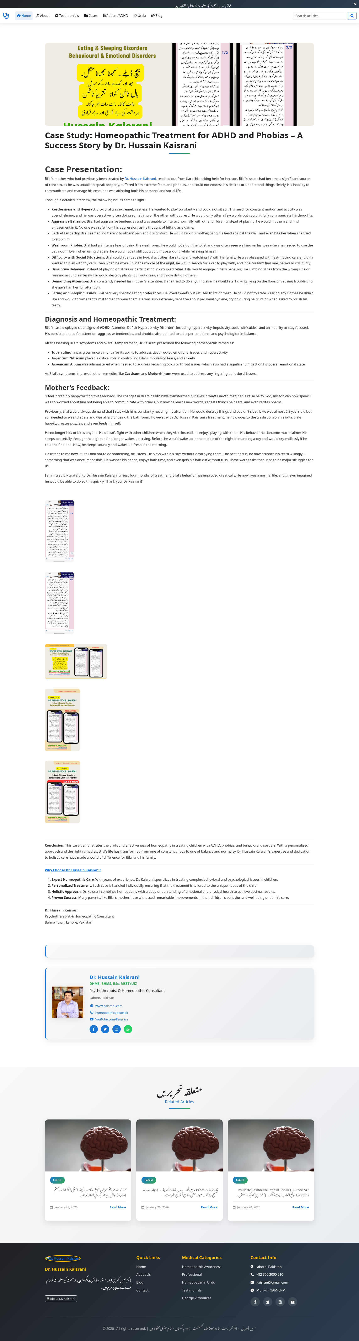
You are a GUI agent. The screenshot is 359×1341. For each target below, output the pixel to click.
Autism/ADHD (117, 15)
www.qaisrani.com (108, 1006)
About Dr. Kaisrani (62, 1299)
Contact (142, 1290)
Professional (192, 1274)
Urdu (142, 15)
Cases (93, 15)
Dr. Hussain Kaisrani (140, 178)
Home (26, 15)
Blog (158, 15)
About (45, 15)
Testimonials (69, 15)
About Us (143, 1274)
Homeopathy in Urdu (198, 1282)
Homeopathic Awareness (201, 1266)
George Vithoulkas (196, 1298)
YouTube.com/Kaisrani (111, 1019)
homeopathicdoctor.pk (111, 1012)
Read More (117, 1207)
